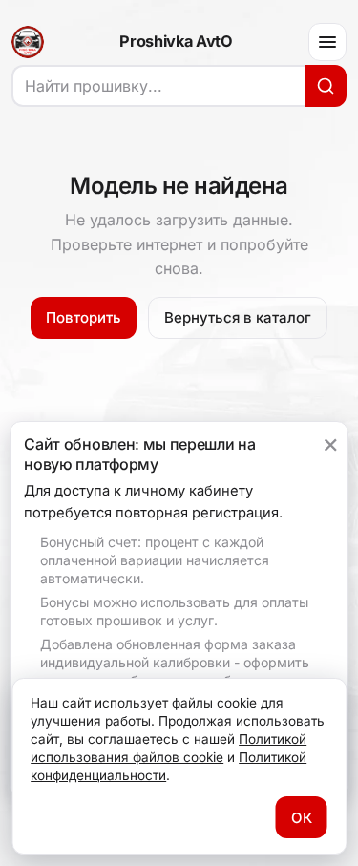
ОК (301, 818)
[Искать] (326, 86)
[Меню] (327, 42)
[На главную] (27, 42)
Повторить (83, 317)
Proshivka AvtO (175, 42)
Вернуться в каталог (237, 317)
